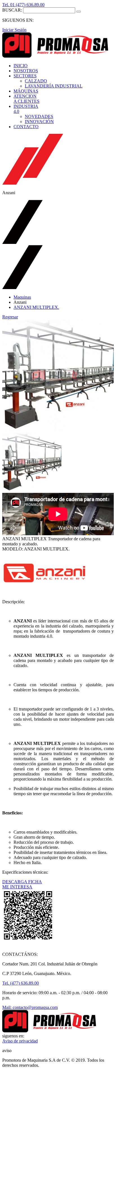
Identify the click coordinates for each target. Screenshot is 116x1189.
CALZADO (36, 80)
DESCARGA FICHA (22, 881)
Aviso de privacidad (20, 1041)
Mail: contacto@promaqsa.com (30, 1007)
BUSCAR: (12, 10)
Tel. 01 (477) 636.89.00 (23, 4)
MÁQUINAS (26, 91)
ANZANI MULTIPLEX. (36, 307)
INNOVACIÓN (39, 121)
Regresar (10, 316)
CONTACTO (26, 126)
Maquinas (22, 297)
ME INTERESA (17, 886)
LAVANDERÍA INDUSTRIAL (53, 86)
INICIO (21, 65)
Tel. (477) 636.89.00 (20, 983)
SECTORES (25, 75)
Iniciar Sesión (14, 29)
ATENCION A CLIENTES (26, 99)
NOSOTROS (26, 70)
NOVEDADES (39, 116)
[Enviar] (78, 11)
